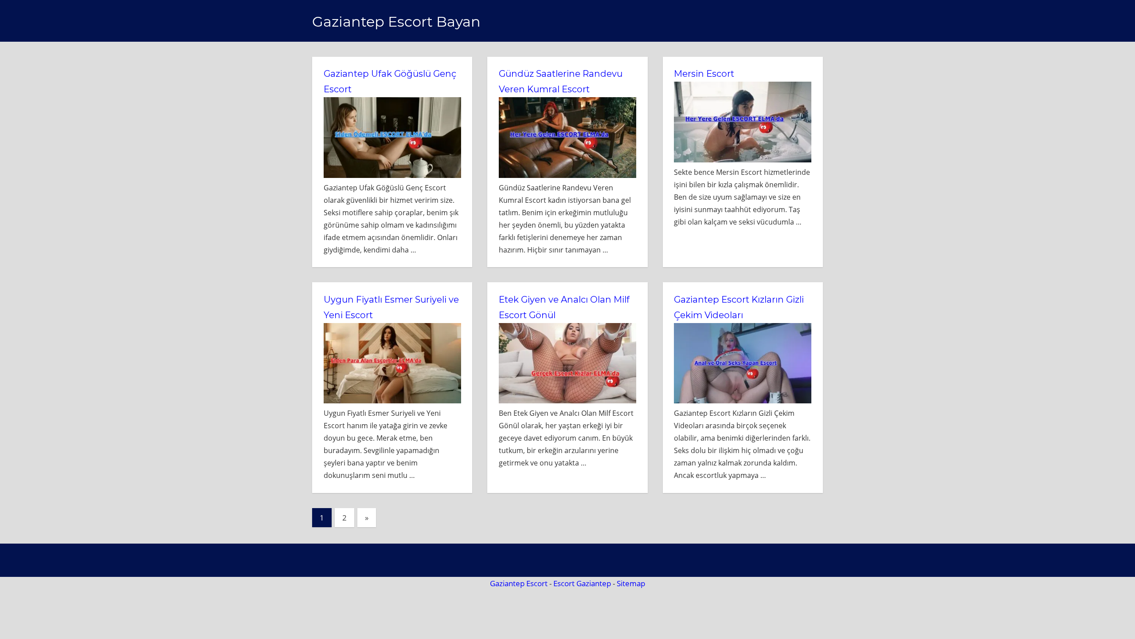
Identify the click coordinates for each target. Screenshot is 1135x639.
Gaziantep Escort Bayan (396, 21)
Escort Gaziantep (582, 583)
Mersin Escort (704, 73)
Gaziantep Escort (519, 583)
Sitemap (631, 583)
